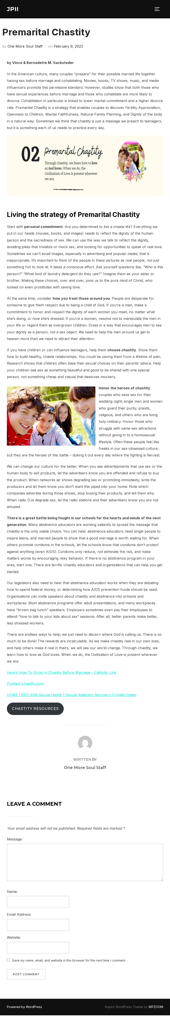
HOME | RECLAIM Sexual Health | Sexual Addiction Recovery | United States (72, 695)
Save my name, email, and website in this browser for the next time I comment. (69, 960)
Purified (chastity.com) (25, 683)
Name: (12, 891)
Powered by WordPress (24, 1007)
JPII (13, 9)
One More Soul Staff (25, 46)
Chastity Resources (35, 709)
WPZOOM (156, 1007)
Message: (15, 839)
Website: (14, 937)
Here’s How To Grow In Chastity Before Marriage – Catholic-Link (61, 672)
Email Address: (19, 914)
